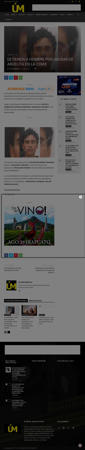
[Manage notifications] (80, 445)
